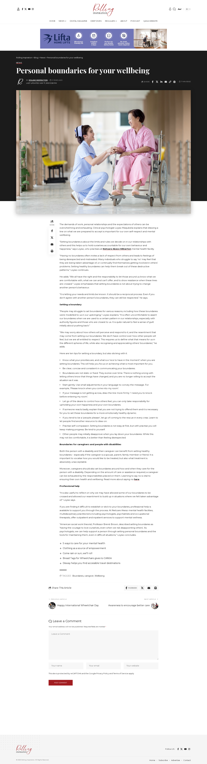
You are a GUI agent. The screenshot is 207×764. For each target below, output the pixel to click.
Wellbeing (99, 576)
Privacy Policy (102, 673)
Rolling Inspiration (38, 80)
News (19, 63)
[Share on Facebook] (153, 81)
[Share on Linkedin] (161, 81)
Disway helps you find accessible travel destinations (91, 563)
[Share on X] (157, 81)
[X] (25, 9)
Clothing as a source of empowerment (84, 548)
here (136, 479)
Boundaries (78, 576)
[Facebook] (22, 9)
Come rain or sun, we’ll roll (77, 553)
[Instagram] (32, 9)
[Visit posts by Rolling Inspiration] (20, 82)
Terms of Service (120, 673)
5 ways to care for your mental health (84, 543)
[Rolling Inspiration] (103, 9)
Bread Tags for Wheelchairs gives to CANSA (87, 558)
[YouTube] (29, 9)
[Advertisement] (103, 715)
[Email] (166, 81)
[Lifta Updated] (103, 38)
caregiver (89, 576)
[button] (18, 9)
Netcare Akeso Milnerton (117, 249)
